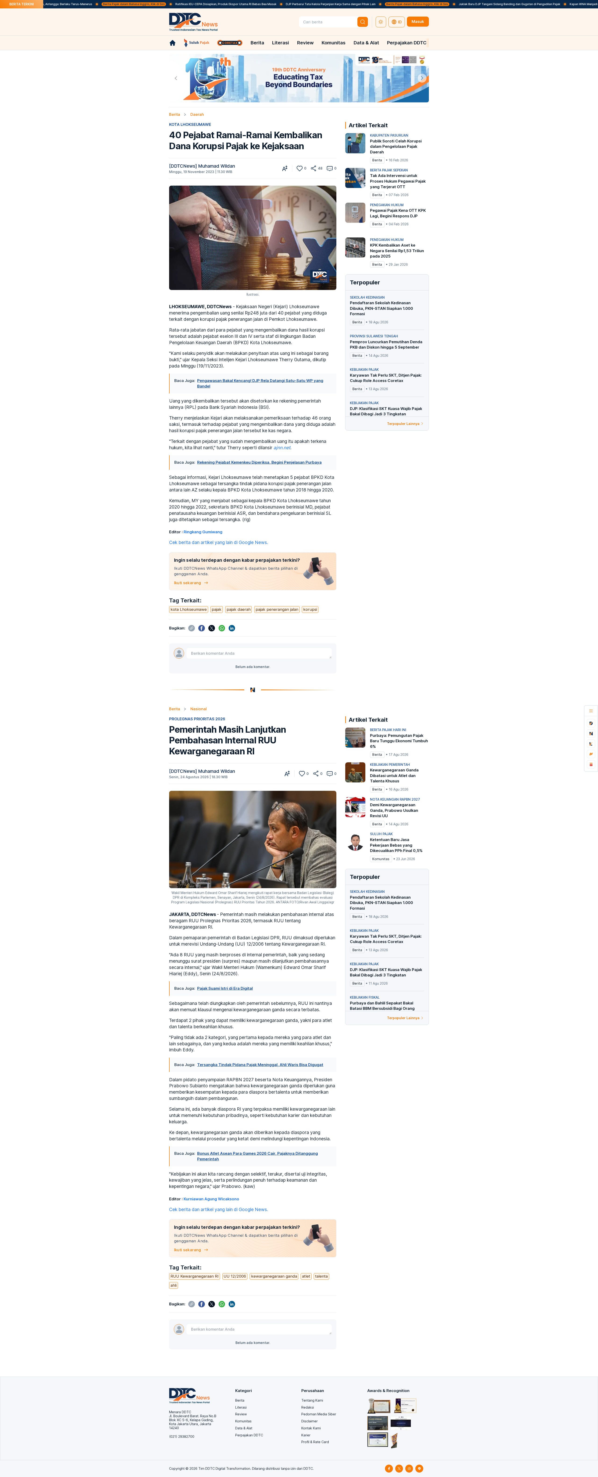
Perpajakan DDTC (407, 43)
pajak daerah (239, 609)
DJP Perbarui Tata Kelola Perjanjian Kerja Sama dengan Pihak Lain (269, 4)
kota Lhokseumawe (189, 609)
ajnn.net (282, 447)
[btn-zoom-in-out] (284, 168)
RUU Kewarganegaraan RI (195, 1276)
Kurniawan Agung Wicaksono (211, 1199)
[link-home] (172, 42)
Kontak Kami (311, 1428)
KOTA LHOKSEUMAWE (190, 124)
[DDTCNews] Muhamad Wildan (202, 166)
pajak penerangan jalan (277, 609)
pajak (216, 609)
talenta (321, 1276)
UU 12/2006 (235, 1276)
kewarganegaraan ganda (274, 1276)
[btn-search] (362, 22)
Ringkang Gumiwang (203, 532)
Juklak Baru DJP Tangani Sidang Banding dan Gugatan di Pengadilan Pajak (448, 4)
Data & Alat (366, 43)
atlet (306, 1276)
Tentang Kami (312, 1400)
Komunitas (333, 43)
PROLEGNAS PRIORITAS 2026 (197, 719)
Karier (305, 1435)
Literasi (280, 43)
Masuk (418, 21)
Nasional (198, 709)
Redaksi (307, 1407)
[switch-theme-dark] (381, 22)
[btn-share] (313, 168)
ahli (174, 1285)
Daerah (197, 114)
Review (305, 43)
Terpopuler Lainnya (403, 424)
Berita (257, 43)
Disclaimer (309, 1421)
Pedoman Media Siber (318, 1414)
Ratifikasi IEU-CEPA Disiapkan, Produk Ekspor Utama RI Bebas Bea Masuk (164, 4)
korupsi (310, 609)
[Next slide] (422, 78)
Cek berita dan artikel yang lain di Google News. (218, 542)
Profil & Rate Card (315, 1442)
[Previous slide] (175, 78)
